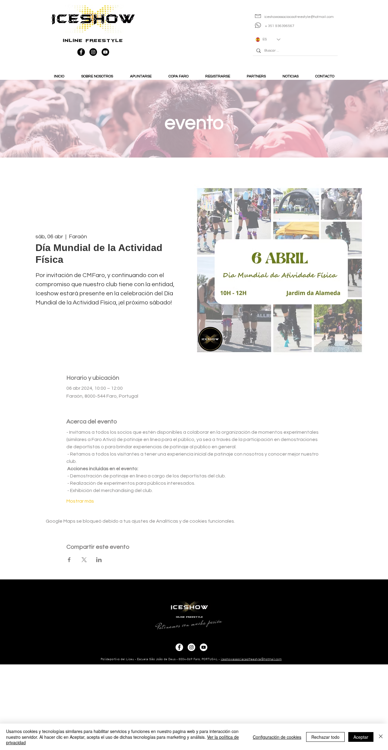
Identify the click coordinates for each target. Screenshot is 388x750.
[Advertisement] (182, 706)
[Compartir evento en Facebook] (69, 559)
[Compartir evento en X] (84, 559)
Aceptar (360, 737)
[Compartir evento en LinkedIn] (99, 559)
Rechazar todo (325, 737)
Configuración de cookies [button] (277, 737)
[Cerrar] (380, 736)
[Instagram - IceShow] (93, 52)
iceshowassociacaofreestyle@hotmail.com (251, 659)
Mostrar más (80, 501)
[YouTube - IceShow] (105, 52)
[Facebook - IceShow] (81, 52)
